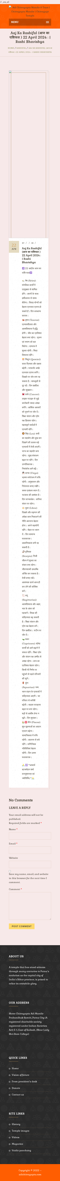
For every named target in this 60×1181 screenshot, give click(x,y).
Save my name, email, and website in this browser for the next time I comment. (28, 878)
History (16, 1124)
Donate (16, 1088)
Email (13, 843)
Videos (15, 1137)
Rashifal (21, 48)
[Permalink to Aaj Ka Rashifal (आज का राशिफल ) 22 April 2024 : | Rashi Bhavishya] (28, 237)
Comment (15, 889)
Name (13, 829)
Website (13, 857)
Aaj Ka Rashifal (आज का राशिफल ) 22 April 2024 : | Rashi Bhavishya (32, 255)
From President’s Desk (24, 1081)
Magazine (17, 1143)
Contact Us (18, 1094)
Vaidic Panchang (21, 1150)
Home (11, 48)
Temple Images (20, 1130)
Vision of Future (20, 1074)
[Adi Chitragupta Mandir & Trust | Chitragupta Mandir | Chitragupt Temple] (30, 11)
